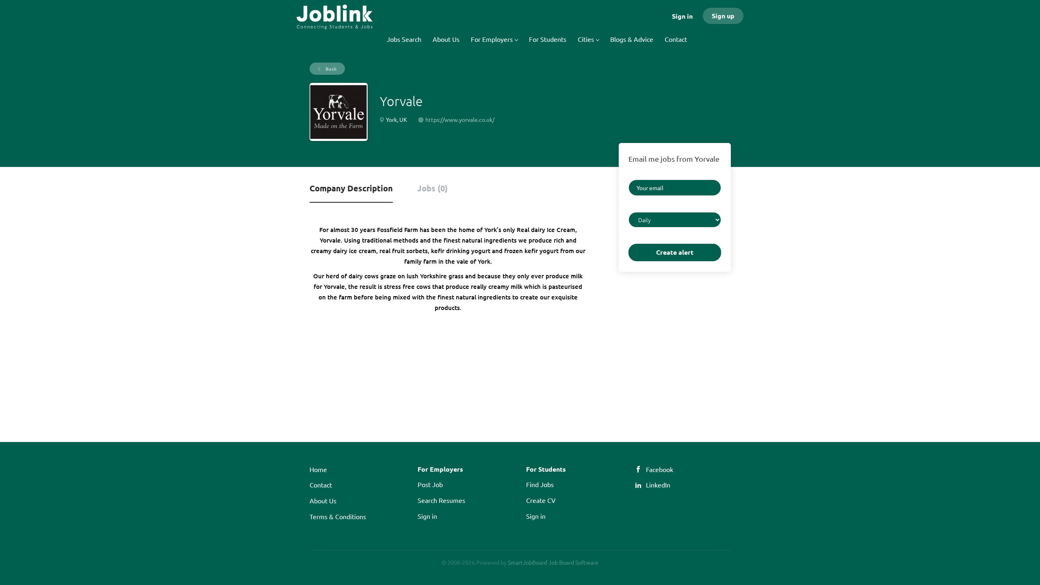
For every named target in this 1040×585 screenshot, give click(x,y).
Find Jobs (540, 484)
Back (330, 68)
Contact (321, 485)
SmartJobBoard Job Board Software (553, 562)
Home (318, 469)
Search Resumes (441, 500)
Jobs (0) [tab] (432, 188)
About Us (323, 500)
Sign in (682, 16)
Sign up (723, 15)
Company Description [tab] (351, 188)
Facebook (659, 469)
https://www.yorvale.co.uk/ (459, 119)
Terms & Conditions (338, 516)
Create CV (541, 500)
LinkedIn (658, 485)
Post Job (430, 484)
